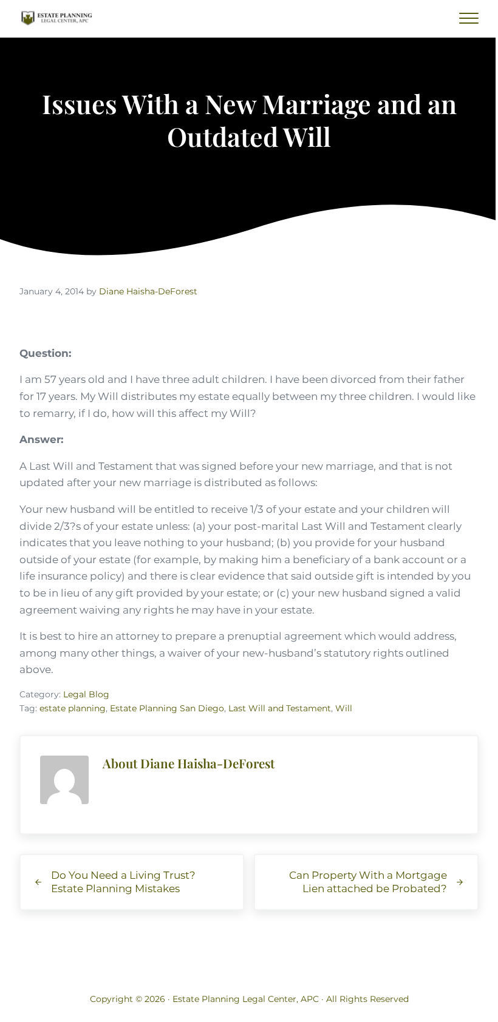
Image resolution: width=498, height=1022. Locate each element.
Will (343, 708)
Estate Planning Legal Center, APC (245, 998)
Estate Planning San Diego (167, 708)
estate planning (72, 708)
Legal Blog (86, 694)
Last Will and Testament (279, 708)
